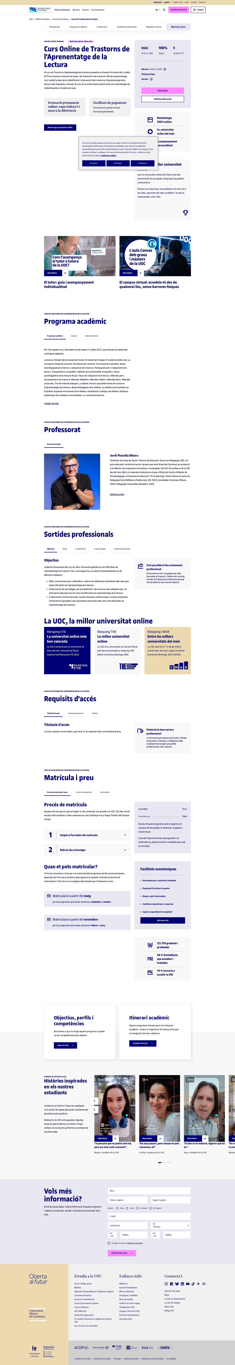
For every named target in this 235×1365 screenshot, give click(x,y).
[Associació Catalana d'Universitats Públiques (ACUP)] (81, 1347)
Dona (122, 1208)
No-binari (143, 1208)
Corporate (157, 2)
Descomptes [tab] (104, 792)
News (187, 2)
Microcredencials (126, 1291)
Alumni (166, 2)
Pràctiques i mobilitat (128, 1295)
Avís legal (117, 1359)
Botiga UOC (169, 1310)
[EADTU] (165, 1347)
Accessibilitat (171, 1359)
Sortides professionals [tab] (122, 549)
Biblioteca (123, 1283)
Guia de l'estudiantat (128, 1287)
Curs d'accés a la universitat (86, 1325)
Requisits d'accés (153, 26)
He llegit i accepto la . (127, 1243)
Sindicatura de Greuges (102, 1359)
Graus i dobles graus (83, 1283)
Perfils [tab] (65, 549)
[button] (159, 1162)
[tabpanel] (117, 376)
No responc (157, 1208)
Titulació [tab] (95, 713)
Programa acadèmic (78, 26)
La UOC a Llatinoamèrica (174, 1298)
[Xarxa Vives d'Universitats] (101, 1347)
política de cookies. (108, 155)
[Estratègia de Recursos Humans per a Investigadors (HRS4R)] (34, 1351)
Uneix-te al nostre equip (129, 1303)
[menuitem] (55, 26)
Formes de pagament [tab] (84, 792)
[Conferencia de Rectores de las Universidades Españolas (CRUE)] (117, 1347)
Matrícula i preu (178, 26)
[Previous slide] (94, 1101)
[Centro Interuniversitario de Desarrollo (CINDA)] (132, 1347)
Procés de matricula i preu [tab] (57, 792)
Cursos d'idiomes (81, 1307)
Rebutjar (118, 163)
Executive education (82, 1295)
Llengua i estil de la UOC (129, 1311)
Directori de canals (172, 1291)
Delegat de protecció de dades (152, 1359)
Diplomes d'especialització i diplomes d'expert (94, 1291)
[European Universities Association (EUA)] (148, 1347)
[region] (118, 153)
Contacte (202, 2)
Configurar (142, 163)
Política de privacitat (135, 1243)
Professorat (102, 26)
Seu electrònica (125, 1319)
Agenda (194, 2)
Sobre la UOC (178, 2)
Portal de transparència (129, 1315)
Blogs (166, 1295)
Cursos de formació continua (86, 1303)
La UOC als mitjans (172, 1302)
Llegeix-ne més (51, 403)
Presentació (54, 26)
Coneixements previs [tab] (75, 713)
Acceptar (94, 163)
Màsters (77, 1287)
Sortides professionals (127, 26)
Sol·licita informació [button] (119, 1253)
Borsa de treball (126, 1299)
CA (156, 9)
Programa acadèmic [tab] (55, 336)
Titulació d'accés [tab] (53, 713)
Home (131, 1208)
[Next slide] (94, 1109)
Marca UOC (169, 1306)
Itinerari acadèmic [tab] (91, 336)
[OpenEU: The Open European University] (49, 1351)
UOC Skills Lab (80, 1311)
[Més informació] (164, 69)
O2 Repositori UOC (127, 1307)
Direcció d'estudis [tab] (54, 444)
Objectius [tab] (50, 549)
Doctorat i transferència (84, 1299)
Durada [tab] (74, 336)
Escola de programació (84, 1315)
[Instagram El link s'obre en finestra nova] (166, 1284)
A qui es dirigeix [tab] (100, 549)
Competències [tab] (80, 549)
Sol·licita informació (179, 9)
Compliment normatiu (82, 1359)
